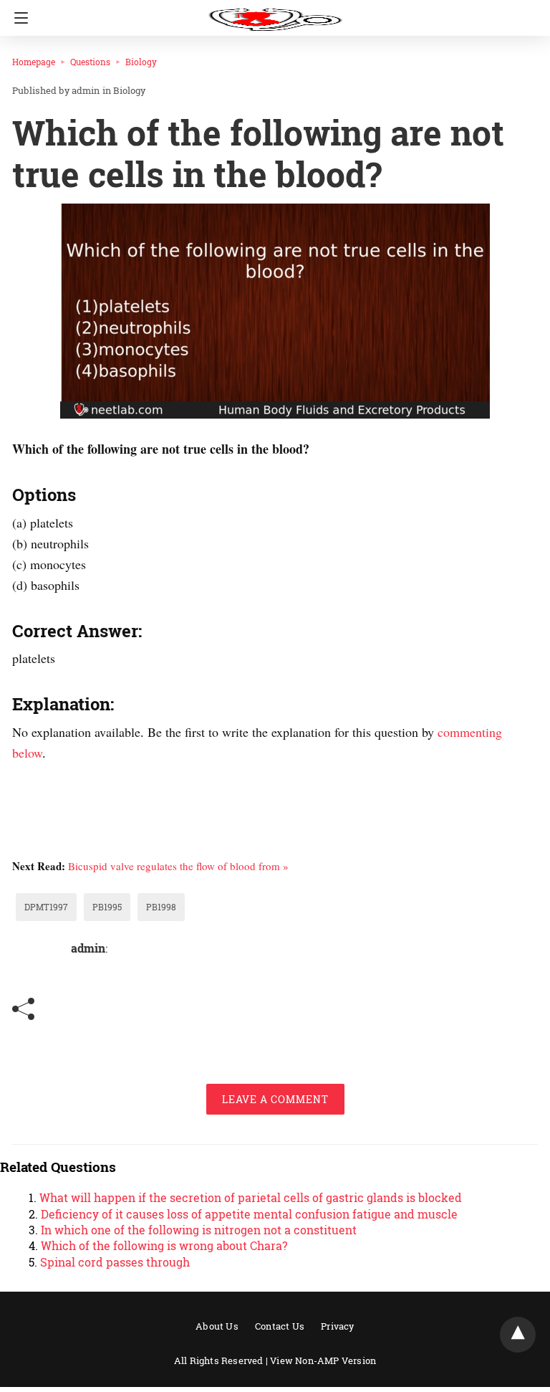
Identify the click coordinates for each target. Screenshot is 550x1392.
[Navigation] (17, 18)
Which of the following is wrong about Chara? (164, 1245)
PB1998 (161, 906)
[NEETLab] (275, 13)
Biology (141, 61)
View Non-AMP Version (323, 1360)
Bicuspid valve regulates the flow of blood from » (178, 866)
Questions (90, 61)
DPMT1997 (46, 906)
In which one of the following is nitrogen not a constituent (199, 1229)
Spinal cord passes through (115, 1261)
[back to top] (518, 1335)
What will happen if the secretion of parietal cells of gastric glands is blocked (250, 1197)
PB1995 (107, 906)
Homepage (33, 61)
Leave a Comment (275, 1099)
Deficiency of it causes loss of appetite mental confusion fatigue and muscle (249, 1213)
